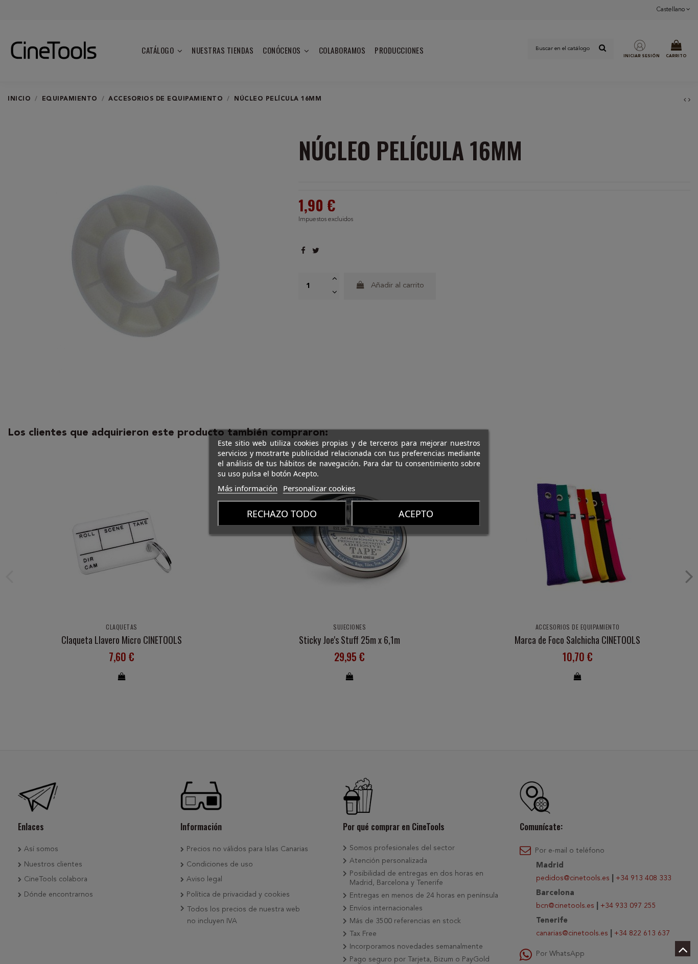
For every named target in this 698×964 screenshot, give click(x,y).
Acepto (416, 514)
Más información (247, 488)
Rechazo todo (282, 514)
